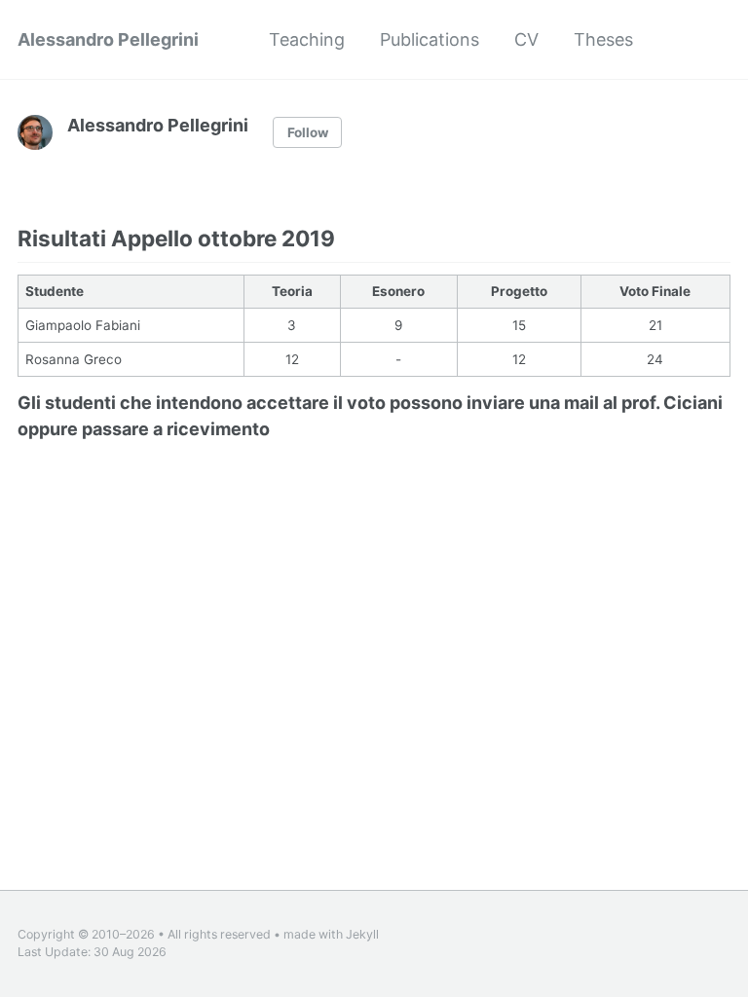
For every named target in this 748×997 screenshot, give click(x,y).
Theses (603, 39)
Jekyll (362, 934)
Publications (429, 39)
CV (526, 39)
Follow (307, 132)
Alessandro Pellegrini (108, 39)
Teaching (307, 39)
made (299, 934)
